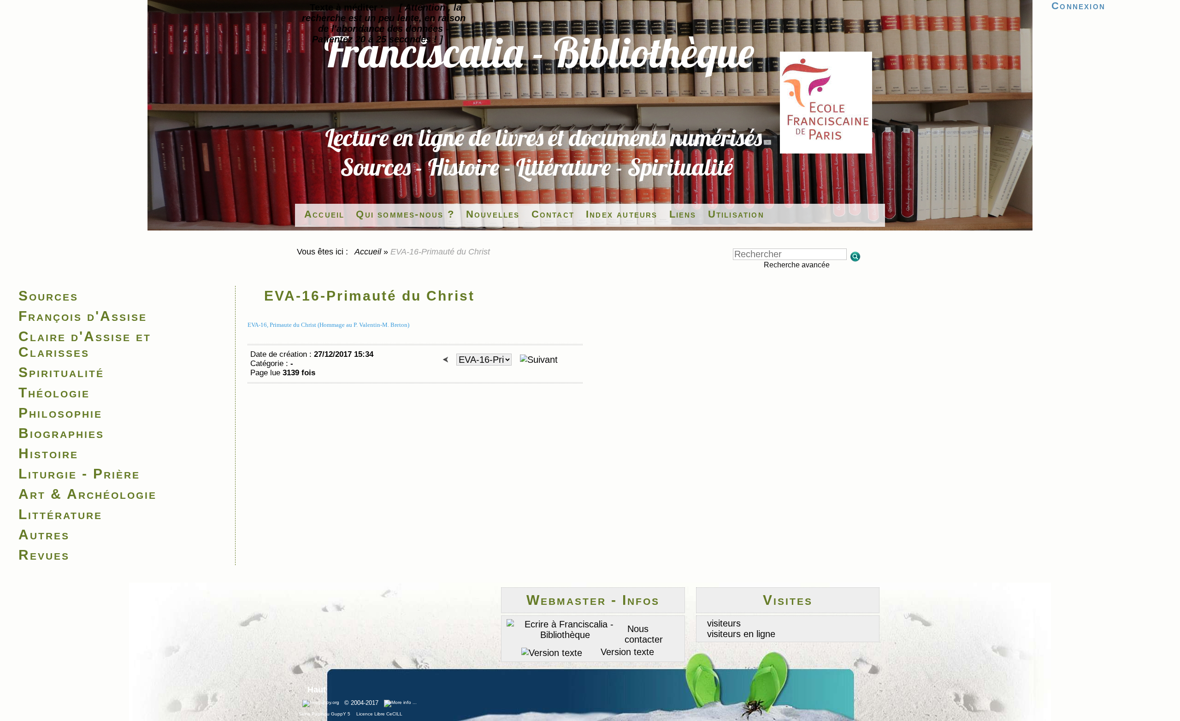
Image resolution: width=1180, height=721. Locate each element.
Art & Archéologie (87, 494)
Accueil (368, 251)
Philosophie (60, 412)
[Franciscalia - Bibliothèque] (826, 150)
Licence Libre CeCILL (378, 713)
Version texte (626, 652)
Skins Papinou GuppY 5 (326, 713)
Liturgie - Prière (79, 473)
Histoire (48, 453)
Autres (44, 534)
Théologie (54, 392)
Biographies (61, 433)
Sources (48, 295)
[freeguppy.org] (321, 703)
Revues (44, 554)
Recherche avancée (797, 265)
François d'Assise (82, 316)
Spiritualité (61, 372)
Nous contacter (644, 634)
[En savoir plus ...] (401, 703)
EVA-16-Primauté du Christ (369, 295)
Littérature (60, 514)
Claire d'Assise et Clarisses (84, 344)
